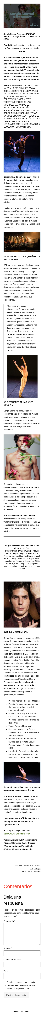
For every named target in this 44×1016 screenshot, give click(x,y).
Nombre (8, 948)
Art (31, 869)
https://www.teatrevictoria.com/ (17, 834)
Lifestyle (37, 869)
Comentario (9, 921)
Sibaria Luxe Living (20, 1011)
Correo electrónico (12, 959)
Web (6, 971)
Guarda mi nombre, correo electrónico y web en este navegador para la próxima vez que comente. (22, 985)
